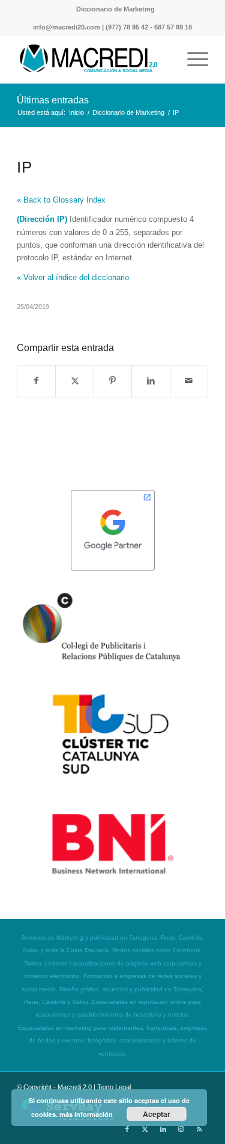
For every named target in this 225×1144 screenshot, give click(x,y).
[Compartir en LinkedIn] (150, 381)
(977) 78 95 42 (127, 27)
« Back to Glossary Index (61, 199)
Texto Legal (114, 1086)
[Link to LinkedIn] (163, 1129)
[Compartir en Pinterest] (112, 381)
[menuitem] (115, 9)
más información (86, 1114)
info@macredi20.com (66, 27)
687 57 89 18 (173, 27)
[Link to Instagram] (181, 1129)
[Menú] (191, 59)
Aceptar (156, 1114)
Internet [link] (119, 257)
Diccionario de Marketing (115, 9)
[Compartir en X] (74, 381)
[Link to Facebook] (127, 1129)
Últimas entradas (53, 100)
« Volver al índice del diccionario (73, 277)
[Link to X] (145, 1129)
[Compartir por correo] (189, 381)
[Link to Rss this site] (199, 1129)
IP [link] (61, 219)
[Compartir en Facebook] (36, 381)
